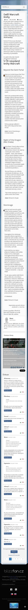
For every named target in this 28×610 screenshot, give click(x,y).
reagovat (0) (8, 390)
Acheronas (7, 378)
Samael (6, 416)
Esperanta (7, 463)
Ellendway (7, 396)
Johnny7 (6, 427)
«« (5, 559)
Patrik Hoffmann (14, 578)
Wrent (6, 19)
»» (22, 559)
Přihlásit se (14, 551)
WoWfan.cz (5, 7)
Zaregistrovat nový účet (14, 555)
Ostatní (20, 19)
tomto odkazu (20, 325)
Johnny (6, 539)
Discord (6, 314)
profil (19, 326)
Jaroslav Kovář (12, 576)
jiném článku (15, 25)
